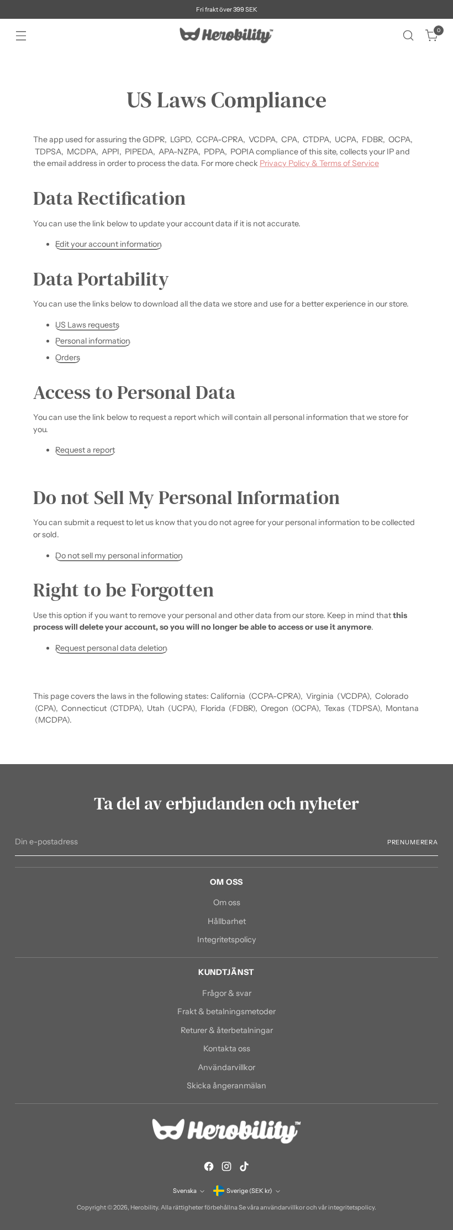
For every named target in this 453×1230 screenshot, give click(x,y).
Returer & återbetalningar (227, 1030)
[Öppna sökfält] (408, 35)
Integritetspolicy (226, 939)
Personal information (92, 341)
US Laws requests (87, 325)
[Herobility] (226, 35)
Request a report (85, 450)
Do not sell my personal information (119, 555)
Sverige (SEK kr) (249, 1191)
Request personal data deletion (111, 648)
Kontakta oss (226, 1048)
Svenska (185, 1191)
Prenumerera (412, 842)
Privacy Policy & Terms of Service (319, 163)
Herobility (144, 1207)
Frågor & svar (226, 993)
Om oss (226, 902)
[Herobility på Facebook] (208, 1168)
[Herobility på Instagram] (226, 1168)
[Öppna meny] (20, 35)
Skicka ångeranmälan (226, 1086)
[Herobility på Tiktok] (244, 1168)
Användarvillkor (226, 1067)
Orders (67, 357)
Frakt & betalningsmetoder (226, 1011)
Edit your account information (108, 244)
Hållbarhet (227, 921)
